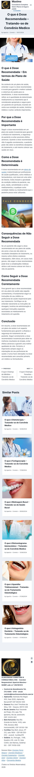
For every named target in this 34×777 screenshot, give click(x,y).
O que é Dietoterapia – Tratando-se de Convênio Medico (16, 423)
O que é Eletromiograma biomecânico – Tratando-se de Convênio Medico (16, 546)
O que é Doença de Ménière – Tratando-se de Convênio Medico (8, 374)
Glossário (16, 10)
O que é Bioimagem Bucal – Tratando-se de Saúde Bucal (17, 505)
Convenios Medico (14, 760)
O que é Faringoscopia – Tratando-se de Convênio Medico (16, 464)
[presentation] (17, 406)
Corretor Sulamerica (9, 755)
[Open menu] (30, 4)
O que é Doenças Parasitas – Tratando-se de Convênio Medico (25, 374)
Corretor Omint (12, 758)
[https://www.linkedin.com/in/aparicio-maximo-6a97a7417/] (31, 662)
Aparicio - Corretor (9, 32)
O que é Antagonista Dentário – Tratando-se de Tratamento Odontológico (17, 631)
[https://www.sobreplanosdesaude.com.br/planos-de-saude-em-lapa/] (31, 658)
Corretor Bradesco (15, 753)
